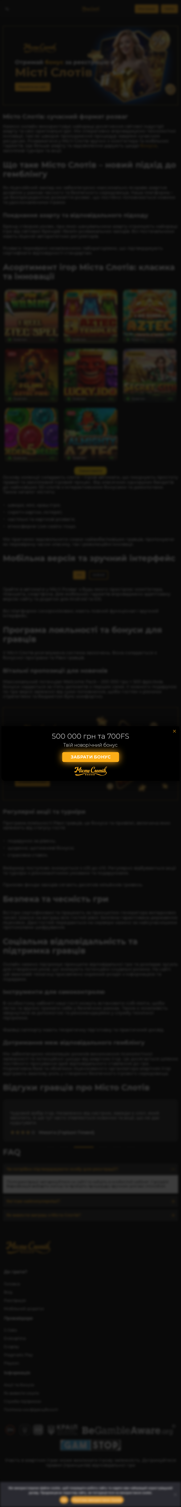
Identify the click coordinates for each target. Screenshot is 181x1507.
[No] (175, 1494)
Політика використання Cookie (97, 1500)
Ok (64, 1500)
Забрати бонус (91, 757)
